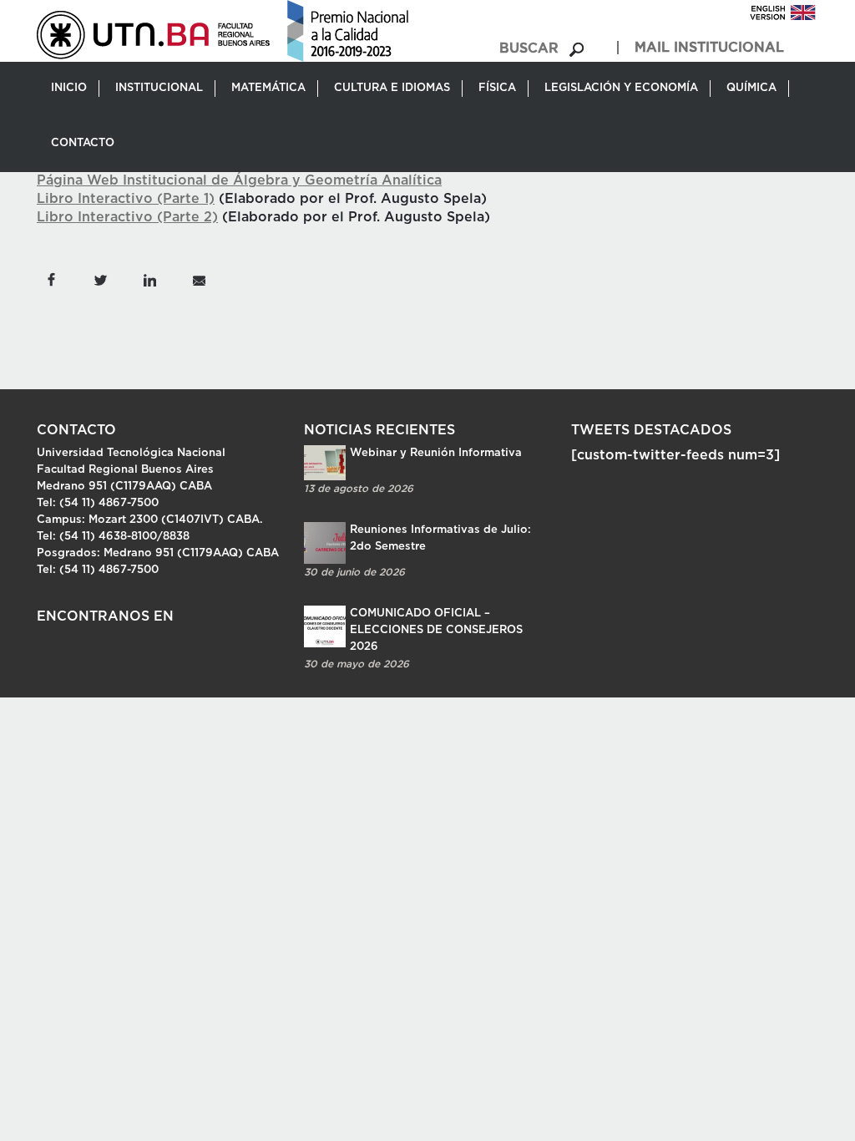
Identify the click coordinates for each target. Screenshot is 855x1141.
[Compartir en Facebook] (51, 279)
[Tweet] (100, 279)
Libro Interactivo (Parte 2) (127, 217)
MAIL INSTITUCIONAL (709, 47)
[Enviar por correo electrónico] (198, 279)
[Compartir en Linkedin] (149, 279)
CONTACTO (82, 143)
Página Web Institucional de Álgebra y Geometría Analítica (239, 180)
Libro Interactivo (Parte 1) (126, 198)
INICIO (69, 88)
